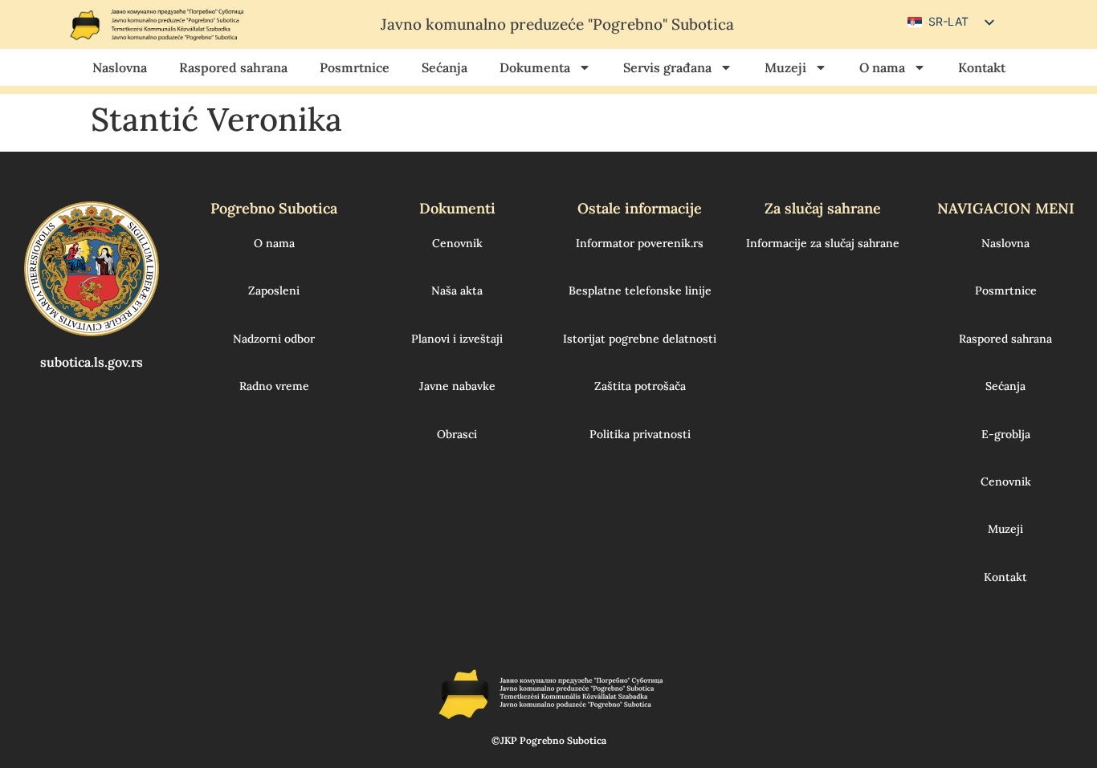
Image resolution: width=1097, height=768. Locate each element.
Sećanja (444, 67)
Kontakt (981, 67)
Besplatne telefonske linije (640, 290)
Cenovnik (457, 243)
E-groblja (1005, 434)
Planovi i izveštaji (457, 338)
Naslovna (119, 67)
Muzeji (785, 67)
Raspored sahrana (233, 67)
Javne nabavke (457, 386)
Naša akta (457, 290)
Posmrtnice (354, 67)
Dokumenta (535, 67)
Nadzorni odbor (274, 338)
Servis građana (667, 67)
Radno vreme (274, 386)
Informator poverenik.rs (639, 243)
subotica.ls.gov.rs (91, 362)
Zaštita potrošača (640, 386)
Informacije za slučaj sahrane (822, 243)
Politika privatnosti (640, 434)
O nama (882, 67)
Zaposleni (274, 290)
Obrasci (457, 434)
